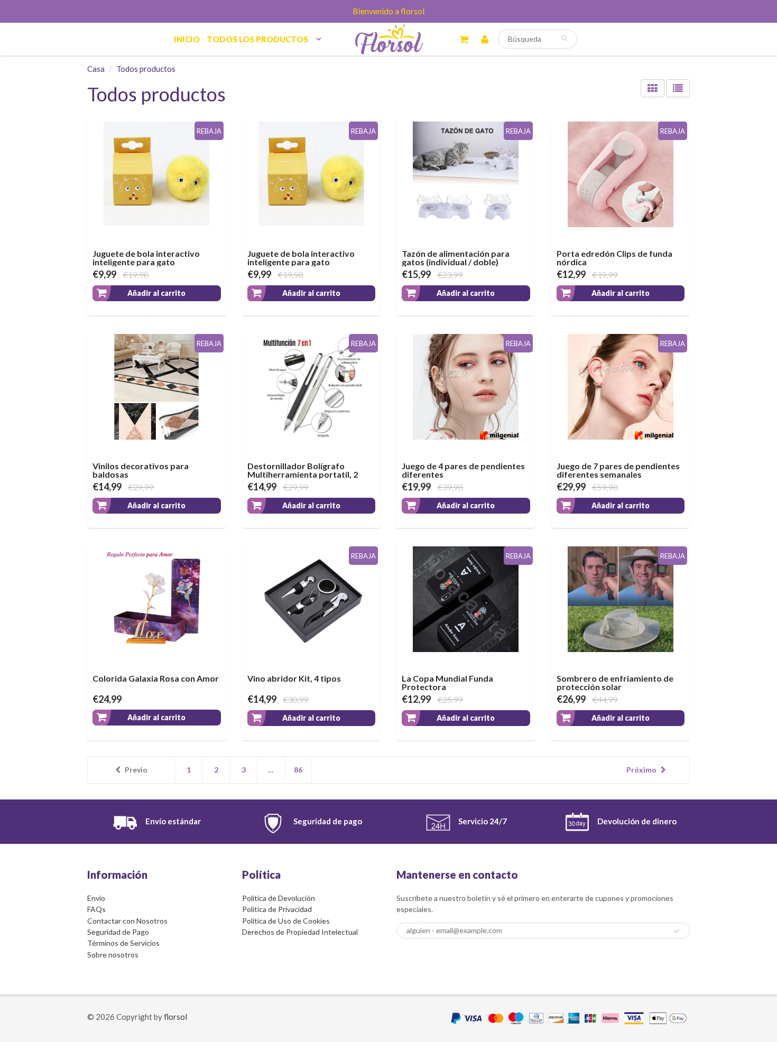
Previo (136, 769)
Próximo (641, 769)
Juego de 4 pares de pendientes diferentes (463, 470)
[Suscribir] (676, 931)
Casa (96, 68)
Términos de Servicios (123, 942)
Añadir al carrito (156, 293)
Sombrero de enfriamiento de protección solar (615, 682)
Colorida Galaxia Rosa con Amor (155, 678)
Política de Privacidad (277, 909)
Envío (96, 898)
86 (298, 769)
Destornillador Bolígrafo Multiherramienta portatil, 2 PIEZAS (302, 474)
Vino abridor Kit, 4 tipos (294, 678)
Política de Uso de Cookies (286, 920)
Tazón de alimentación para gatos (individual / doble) (456, 257)
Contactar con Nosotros (127, 920)
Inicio (187, 39)
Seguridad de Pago (118, 931)
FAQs (96, 909)
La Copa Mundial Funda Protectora (447, 682)
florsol (175, 1016)
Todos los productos (257, 39)
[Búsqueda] (564, 38)
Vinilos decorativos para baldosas (140, 470)
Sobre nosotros (112, 954)
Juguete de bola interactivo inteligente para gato (146, 257)
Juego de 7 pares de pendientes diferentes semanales (618, 470)
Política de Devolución (278, 898)
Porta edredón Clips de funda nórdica (614, 257)
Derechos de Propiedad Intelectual (300, 931)
